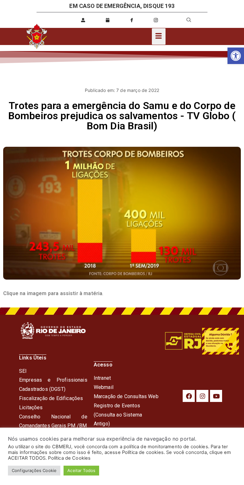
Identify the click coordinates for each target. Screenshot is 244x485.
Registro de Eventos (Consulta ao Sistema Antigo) (118, 415)
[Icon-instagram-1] (156, 20)
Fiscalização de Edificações (51, 398)
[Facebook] (189, 396)
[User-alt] (83, 20)
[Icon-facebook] (131, 20)
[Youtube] (216, 396)
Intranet (102, 378)
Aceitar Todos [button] (81, 470)
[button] (235, 56)
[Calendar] (107, 20)
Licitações (31, 407)
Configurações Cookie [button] (34, 470)
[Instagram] (202, 396)
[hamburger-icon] (159, 36)
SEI (23, 371)
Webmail (103, 387)
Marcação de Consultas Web (126, 396)
